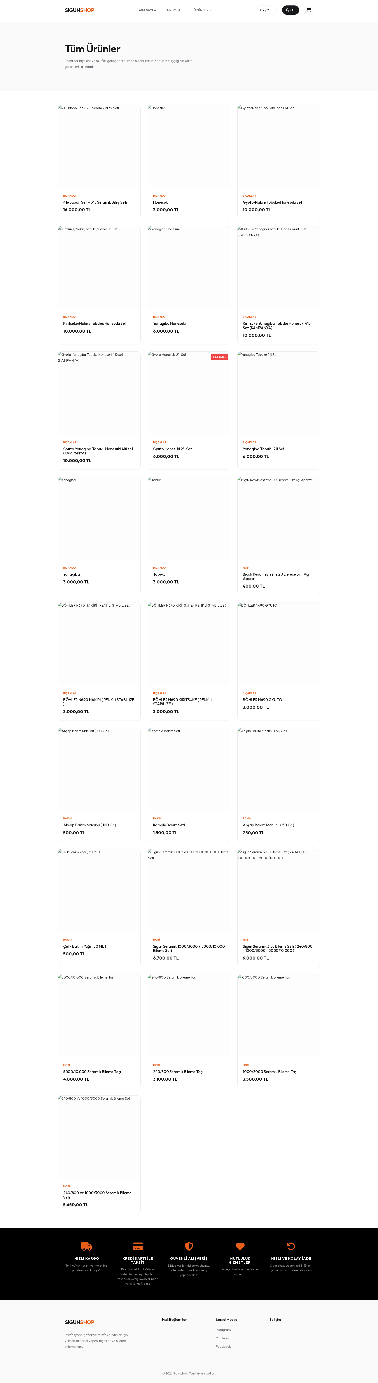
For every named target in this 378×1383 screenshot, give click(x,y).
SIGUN (79, 10)
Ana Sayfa (147, 10)
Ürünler (202, 10)
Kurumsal (175, 10)
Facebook (223, 1346)
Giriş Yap (266, 10)
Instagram (223, 1330)
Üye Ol (290, 10)
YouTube (222, 1338)
